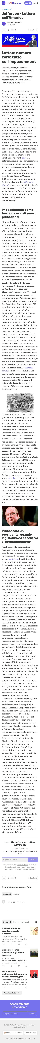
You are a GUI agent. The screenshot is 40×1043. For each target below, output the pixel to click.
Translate (6, 9)
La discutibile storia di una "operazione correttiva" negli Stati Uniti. (14, 937)
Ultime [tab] (15, 922)
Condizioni (31, 1025)
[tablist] (11, 894)
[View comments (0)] (9, 30)
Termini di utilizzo (22, 865)
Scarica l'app (31, 1033)
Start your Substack (14, 1033)
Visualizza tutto (10, 993)
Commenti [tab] (7, 894)
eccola (12, 478)
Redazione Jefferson (14, 22)
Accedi (35, 3)
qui (15, 154)
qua (23, 158)
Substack (8, 1038)
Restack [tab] (16, 894)
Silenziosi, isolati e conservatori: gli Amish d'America (13, 952)
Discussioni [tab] (25, 922)
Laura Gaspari (17, 941)
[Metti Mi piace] (4, 30)
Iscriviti (28, 3)
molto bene (13, 559)
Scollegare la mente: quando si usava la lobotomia (11, 931)
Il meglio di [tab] (7, 922)
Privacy (23, 1025)
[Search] (36, 922)
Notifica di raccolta (20, 1027)
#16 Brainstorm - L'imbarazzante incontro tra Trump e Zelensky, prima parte (14, 974)
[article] (20, 936)
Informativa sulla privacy (27, 869)
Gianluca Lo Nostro (18, 963)
